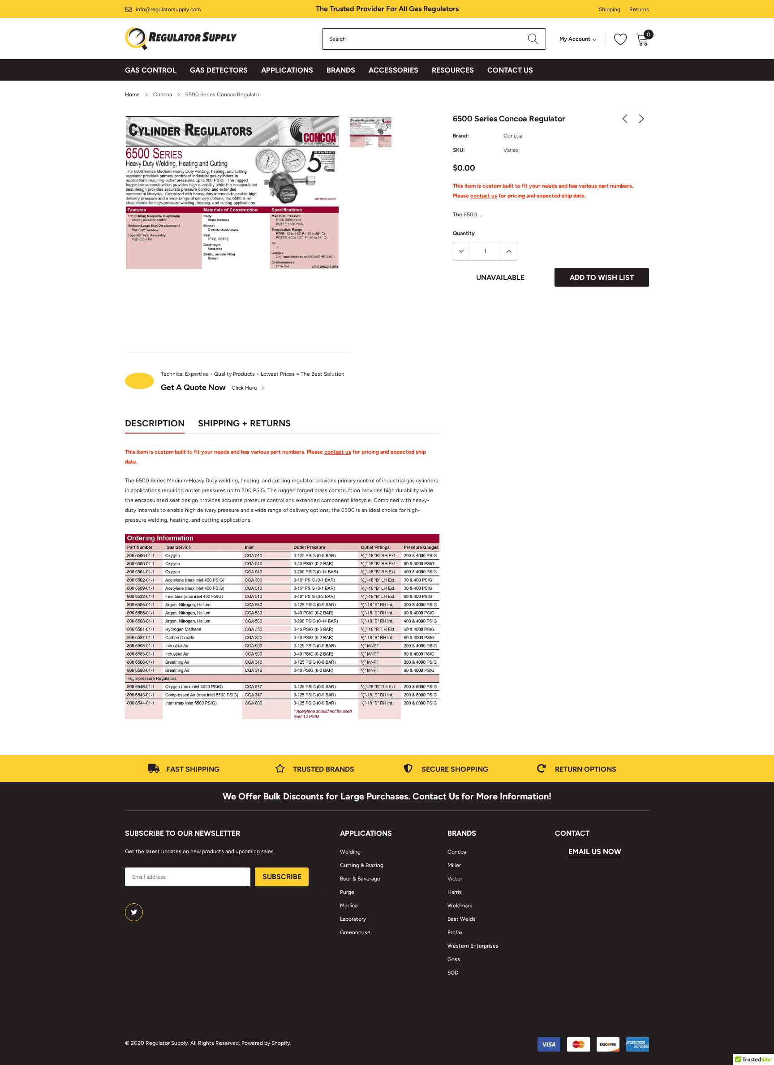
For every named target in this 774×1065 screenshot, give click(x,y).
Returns (639, 9)
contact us (483, 196)
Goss (453, 959)
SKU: (459, 150)
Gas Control (150, 70)
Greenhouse (355, 932)
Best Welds (461, 919)
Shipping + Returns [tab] (244, 423)
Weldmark (459, 905)
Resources (453, 70)
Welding (350, 852)
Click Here (245, 388)
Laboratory (353, 919)
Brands (341, 70)
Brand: (461, 136)
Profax (455, 932)
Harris (454, 892)
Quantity (464, 233)
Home (132, 94)
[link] (624, 118)
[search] (533, 39)
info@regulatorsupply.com (168, 9)
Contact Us (510, 70)
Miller (454, 865)
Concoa (162, 94)
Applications (287, 70)
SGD (452, 973)
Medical (349, 905)
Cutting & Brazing (361, 865)
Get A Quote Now (193, 387)
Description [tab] (155, 423)
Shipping (609, 9)
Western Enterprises (473, 946)
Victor (454, 879)
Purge (347, 892)
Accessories (393, 70)
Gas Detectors (219, 70)
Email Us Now (594, 851)
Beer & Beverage (360, 879)
